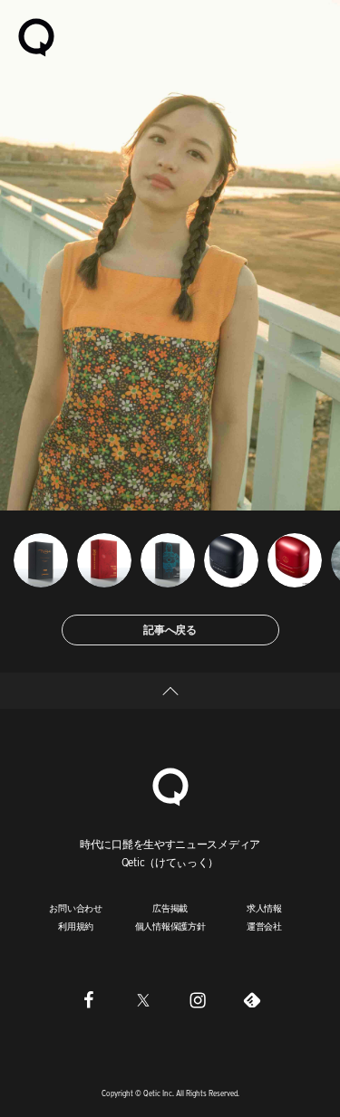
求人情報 (264, 907)
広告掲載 (170, 907)
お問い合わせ (75, 907)
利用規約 (75, 926)
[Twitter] (143, 999)
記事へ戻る (170, 629)
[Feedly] (252, 999)
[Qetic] (36, 36)
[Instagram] (197, 999)
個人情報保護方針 (170, 926)
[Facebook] (89, 999)
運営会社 (264, 926)
